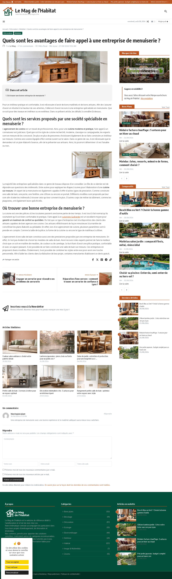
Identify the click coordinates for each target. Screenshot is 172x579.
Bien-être (126, 155)
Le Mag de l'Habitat (35, 10)
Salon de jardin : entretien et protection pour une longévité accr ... (92, 357)
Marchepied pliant (18, 414)
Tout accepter (12, 562)
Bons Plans (127, 106)
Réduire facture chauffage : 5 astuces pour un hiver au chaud (152, 540)
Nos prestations (147, 98)
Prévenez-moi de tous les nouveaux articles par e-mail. (27, 474)
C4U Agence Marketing (38, 574)
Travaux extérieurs (137, 266)
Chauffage (126, 123)
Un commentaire (26, 46)
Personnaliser (12, 572)
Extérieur (126, 234)
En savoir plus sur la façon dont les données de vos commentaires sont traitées (77, 485)
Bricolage (126, 203)
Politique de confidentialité (70, 574)
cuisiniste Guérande (71, 217)
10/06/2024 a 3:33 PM (19, 416)
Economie (135, 123)
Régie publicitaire (54, 574)
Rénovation (135, 203)
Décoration (13, 29)
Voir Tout (165, 107)
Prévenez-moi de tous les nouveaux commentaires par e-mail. (30, 470)
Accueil (5, 29)
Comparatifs (127, 186)
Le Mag (13, 46)
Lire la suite (124, 141)
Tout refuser (12, 567)
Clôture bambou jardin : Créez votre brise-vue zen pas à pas (151, 525)
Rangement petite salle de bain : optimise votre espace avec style (93, 392)
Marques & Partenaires (144, 64)
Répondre (108, 414)
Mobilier (22, 29)
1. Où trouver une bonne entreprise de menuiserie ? (25, 95)
